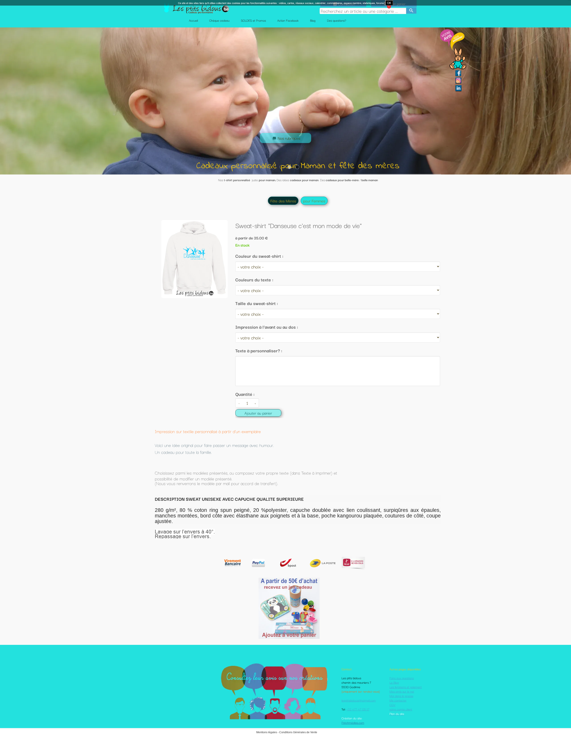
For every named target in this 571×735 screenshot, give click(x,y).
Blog (312, 20)
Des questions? (336, 20)
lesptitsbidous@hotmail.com (358, 700)
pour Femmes (314, 201)
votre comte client (400, 709)
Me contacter (398, 700)
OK (389, 3)
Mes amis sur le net (401, 691)
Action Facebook (288, 20)
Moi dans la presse (401, 695)
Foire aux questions (401, 677)
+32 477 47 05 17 (357, 709)
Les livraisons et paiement (405, 686)
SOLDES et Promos (253, 20)
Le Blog (394, 682)
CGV (392, 704)
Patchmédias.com (352, 722)
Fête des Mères (283, 201)
